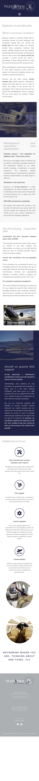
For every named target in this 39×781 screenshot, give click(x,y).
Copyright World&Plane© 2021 (12, 733)
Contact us (19, 718)
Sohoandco (33, 733)
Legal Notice (19, 720)
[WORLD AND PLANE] (19, 6)
